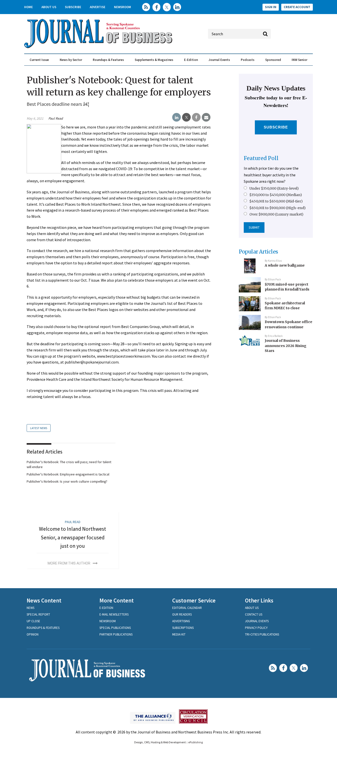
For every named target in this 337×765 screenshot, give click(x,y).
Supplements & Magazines (154, 60)
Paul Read (55, 118)
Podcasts (247, 60)
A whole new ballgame (285, 265)
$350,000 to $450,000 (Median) (275, 195)
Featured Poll (261, 158)
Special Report (38, 614)
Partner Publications (115, 634)
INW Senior (299, 60)
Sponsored (273, 60)
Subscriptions (183, 628)
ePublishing (195, 742)
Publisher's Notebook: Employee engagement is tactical (68, 474)
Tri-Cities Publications (262, 634)
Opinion (32, 634)
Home (28, 7)
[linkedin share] (176, 117)
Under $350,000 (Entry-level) (274, 188)
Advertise (97, 7)
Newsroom (122, 7)
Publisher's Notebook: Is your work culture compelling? (67, 481)
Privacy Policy (256, 628)
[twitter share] (186, 117)
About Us (48, 7)
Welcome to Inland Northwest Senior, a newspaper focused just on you (72, 537)
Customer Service (194, 600)
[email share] (206, 117)
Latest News (38, 428)
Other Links (259, 600)
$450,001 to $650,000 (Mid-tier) (276, 201)
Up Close (33, 621)
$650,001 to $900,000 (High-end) (277, 208)
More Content (116, 600)
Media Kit (179, 634)
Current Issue (39, 60)
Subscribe (73, 7)
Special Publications (115, 628)
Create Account (297, 7)
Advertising (181, 621)
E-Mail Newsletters (114, 614)
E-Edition (191, 60)
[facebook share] (196, 117)
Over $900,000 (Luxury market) (276, 214)
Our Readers (182, 614)
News (30, 608)
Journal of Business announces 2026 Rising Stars (285, 345)
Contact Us (253, 614)
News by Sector (71, 60)
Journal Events (219, 60)
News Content (44, 600)
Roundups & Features (108, 60)
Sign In (270, 7)
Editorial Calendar (187, 608)
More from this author (69, 563)
